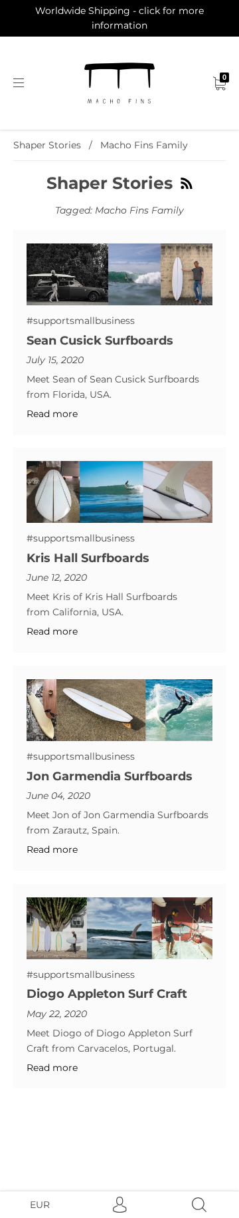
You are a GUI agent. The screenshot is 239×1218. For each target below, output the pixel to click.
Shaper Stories (47, 145)
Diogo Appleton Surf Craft (107, 994)
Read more (52, 414)
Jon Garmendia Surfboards (110, 776)
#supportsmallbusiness (81, 321)
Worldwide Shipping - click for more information (119, 18)
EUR (40, 1205)
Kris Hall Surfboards (88, 558)
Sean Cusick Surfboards (100, 340)
